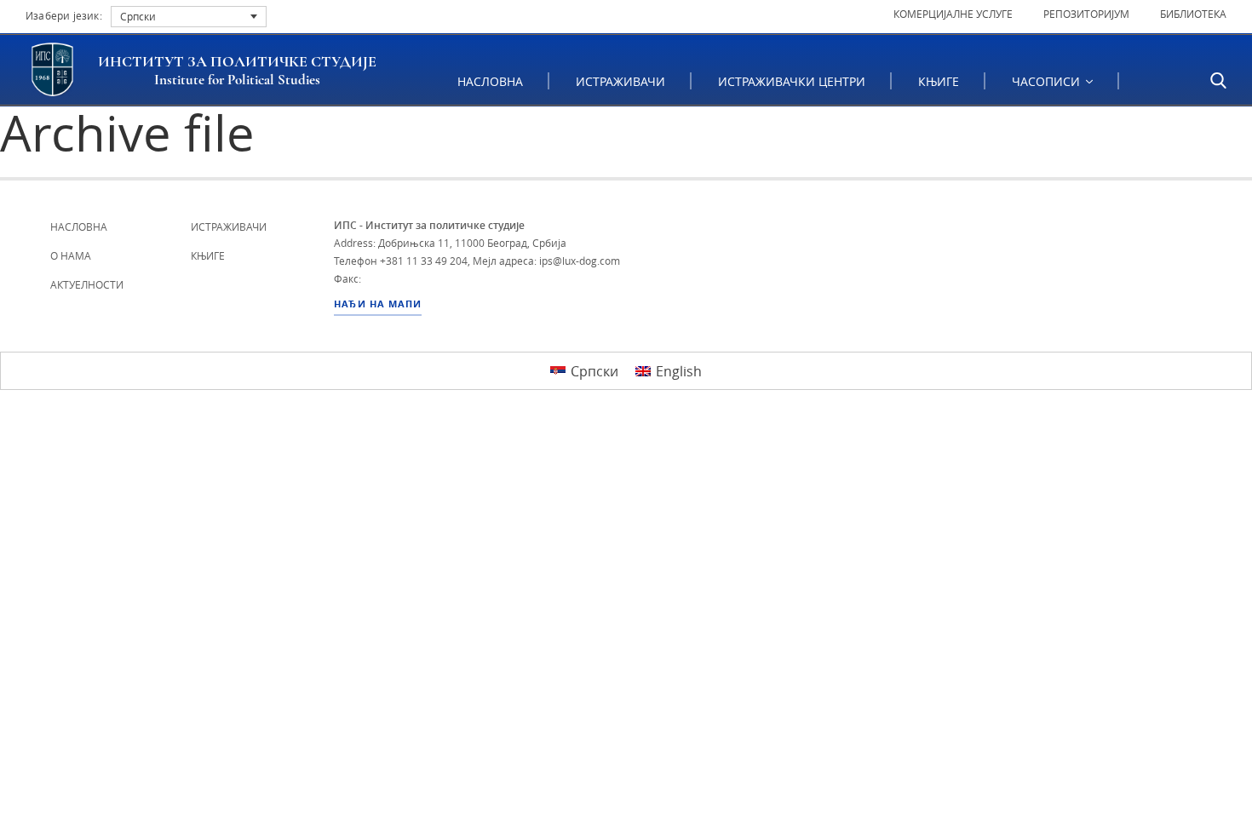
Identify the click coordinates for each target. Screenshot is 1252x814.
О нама (70, 255)
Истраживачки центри (791, 81)
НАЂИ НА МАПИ (378, 304)
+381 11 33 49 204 (424, 260)
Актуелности (86, 284)
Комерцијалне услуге (953, 13)
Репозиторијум (1086, 13)
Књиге (938, 81)
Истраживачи (620, 81)
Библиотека (1193, 13)
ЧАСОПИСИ (1047, 81)
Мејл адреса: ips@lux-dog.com (546, 260)
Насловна (490, 81)
